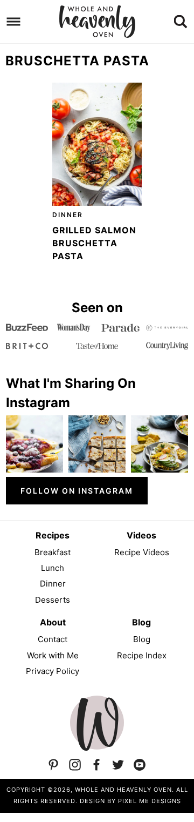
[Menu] (13, 21)
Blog (141, 639)
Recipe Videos (141, 552)
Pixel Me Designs (149, 801)
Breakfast (52, 552)
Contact (52, 639)
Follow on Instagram (76, 490)
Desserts (52, 600)
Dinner (67, 215)
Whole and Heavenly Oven (97, 21)
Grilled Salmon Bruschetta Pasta (94, 243)
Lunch (52, 568)
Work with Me (53, 655)
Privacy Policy (52, 671)
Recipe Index (142, 655)
